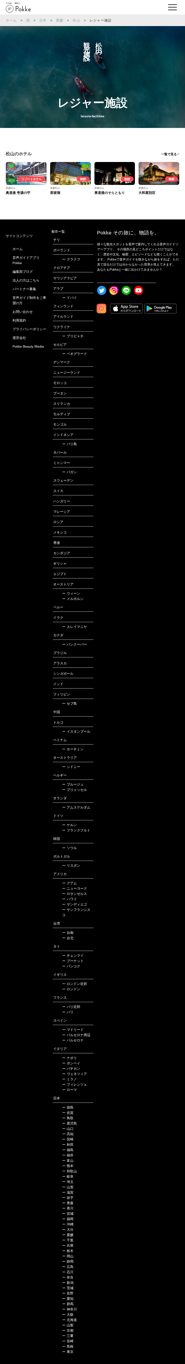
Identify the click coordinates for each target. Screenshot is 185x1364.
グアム (69, 883)
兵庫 (67, 1245)
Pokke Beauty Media (28, 346)
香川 (67, 1208)
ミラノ (69, 1079)
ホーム (11, 20)
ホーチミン (73, 749)
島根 (67, 1346)
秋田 (67, 1144)
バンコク (71, 966)
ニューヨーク (74, 888)
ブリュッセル (74, 790)
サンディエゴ (74, 904)
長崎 (67, 1341)
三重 (67, 1336)
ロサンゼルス (74, 894)
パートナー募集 (24, 289)
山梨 (67, 1325)
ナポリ (69, 1058)
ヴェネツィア (74, 1074)
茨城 (67, 1288)
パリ (67, 1012)
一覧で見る (169, 154)
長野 (67, 1293)
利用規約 (19, 320)
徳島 (67, 1107)
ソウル (69, 848)
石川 (67, 1272)
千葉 (67, 1240)
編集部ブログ (23, 272)
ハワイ (69, 899)
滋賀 (67, 1192)
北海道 (69, 1320)
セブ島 (69, 703)
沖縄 (67, 1224)
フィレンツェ (74, 1084)
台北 (67, 938)
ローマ (69, 1090)
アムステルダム (76, 807)
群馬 (67, 1304)
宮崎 (67, 1139)
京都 (67, 1330)
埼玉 (67, 1182)
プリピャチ (73, 336)
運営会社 (19, 338)
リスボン (71, 865)
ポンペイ (71, 1063)
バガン (69, 472)
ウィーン (71, 593)
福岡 (67, 1219)
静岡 (67, 1261)
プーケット (73, 961)
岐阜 (67, 1176)
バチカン (71, 1068)
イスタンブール (76, 731)
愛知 (67, 1299)
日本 (42, 20)
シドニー (71, 767)
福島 (67, 1150)
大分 (67, 1229)
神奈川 (69, 1309)
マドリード (73, 1030)
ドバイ (69, 298)
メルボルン (73, 599)
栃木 (67, 1251)
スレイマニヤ (74, 627)
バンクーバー (74, 644)
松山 (76, 20)
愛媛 (59, 20)
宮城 (67, 1214)
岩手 (67, 1198)
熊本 (67, 1166)
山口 (67, 1129)
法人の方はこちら (26, 280)
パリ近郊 (71, 1007)
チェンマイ (73, 955)
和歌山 (69, 1171)
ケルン (69, 825)
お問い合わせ (23, 312)
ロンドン (71, 989)
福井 (67, 1155)
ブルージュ (73, 784)
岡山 (67, 1256)
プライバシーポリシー (29, 329)
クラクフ (71, 259)
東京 (67, 1352)
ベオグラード (74, 354)
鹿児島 (69, 1123)
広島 (67, 1267)
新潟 (67, 1283)
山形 (67, 1187)
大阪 (67, 1314)
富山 (67, 1160)
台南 (67, 933)
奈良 (67, 1277)
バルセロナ (73, 1040)
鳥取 (67, 1118)
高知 (67, 1134)
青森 (67, 1203)
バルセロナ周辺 (76, 1035)
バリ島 (69, 444)
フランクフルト (76, 830)
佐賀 (67, 1113)
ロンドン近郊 (74, 984)
